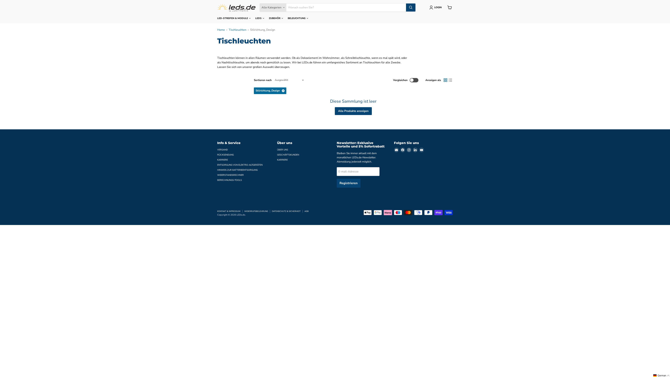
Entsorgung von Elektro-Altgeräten (240, 165)
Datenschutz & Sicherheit (286, 211)
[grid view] (445, 80)
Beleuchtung (297, 18)
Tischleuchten (237, 29)
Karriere (222, 159)
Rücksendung (225, 154)
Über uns (282, 149)
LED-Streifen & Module (233, 18)
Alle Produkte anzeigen (353, 111)
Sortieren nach (263, 80)
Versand (222, 149)
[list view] (450, 80)
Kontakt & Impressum (228, 211)
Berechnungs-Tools (229, 180)
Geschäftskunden (288, 154)
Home (221, 29)
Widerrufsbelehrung (256, 211)
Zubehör (275, 18)
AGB (306, 211)
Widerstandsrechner (230, 175)
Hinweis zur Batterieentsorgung (237, 170)
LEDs (258, 18)
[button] (661, 375)
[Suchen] (410, 7)
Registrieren (349, 183)
